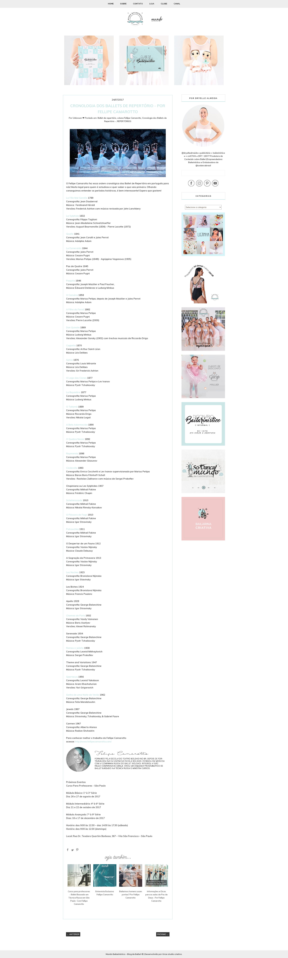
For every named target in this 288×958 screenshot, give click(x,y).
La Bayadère (73, 392)
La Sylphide (72, 215)
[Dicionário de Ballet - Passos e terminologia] (89, 84)
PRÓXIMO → (163, 934)
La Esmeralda (73, 248)
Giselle (70, 233)
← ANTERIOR (73, 934)
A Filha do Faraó (75, 309)
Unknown (77, 118)
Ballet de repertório (107, 118)
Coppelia (71, 345)
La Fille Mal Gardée (76, 197)
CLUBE (164, 4)
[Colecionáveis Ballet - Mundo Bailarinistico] (199, 84)
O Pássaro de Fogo (77, 514)
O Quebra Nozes (75, 439)
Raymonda (72, 453)
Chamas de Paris (75, 615)
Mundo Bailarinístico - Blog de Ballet (123, 954)
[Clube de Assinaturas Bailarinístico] (144, 84)
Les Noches (72, 572)
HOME (111, 4)
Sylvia (69, 359)
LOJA (151, 4)
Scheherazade (74, 500)
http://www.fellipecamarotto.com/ (93, 741)
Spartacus (72, 676)
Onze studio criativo (172, 954)
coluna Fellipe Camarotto (129, 118)
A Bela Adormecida (77, 424)
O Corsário (72, 295)
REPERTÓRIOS (124, 121)
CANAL (177, 4)
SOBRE (123, 4)
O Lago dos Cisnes (76, 377)
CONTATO (138, 4)
